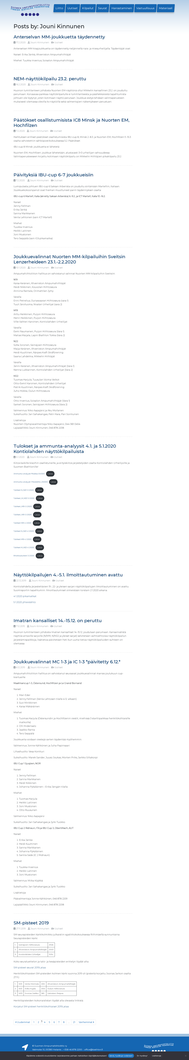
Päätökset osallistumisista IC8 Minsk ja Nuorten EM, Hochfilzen (72, 122)
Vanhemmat (86, 1022)
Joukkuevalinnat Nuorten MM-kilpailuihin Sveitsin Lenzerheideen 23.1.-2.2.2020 (69, 259)
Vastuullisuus (145, 8)
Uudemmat (23, 1022)
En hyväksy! (142, 1056)
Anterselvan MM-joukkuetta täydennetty (59, 37)
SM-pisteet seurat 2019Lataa (30, 967)
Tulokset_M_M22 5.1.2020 (24, 498)
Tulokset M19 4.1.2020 (23, 539)
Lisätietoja (156, 1056)
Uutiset (72, 8)
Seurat (102, 8)
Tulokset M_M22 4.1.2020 (24, 547)
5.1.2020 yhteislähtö (25, 602)
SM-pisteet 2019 (31, 923)
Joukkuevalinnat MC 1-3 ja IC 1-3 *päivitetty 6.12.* (67, 661)
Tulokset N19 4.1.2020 (22, 523)
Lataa (50, 474)
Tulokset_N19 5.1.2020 (23, 515)
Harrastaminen (121, 8)
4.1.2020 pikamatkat (25, 596)
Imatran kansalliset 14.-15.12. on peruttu (58, 620)
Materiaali (166, 8)
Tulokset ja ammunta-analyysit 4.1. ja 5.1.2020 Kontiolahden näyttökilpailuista (65, 448)
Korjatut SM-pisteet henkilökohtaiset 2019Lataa (41, 1006)
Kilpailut (88, 8)
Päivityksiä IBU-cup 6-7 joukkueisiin (53, 174)
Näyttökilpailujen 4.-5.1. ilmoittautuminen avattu (68, 574)
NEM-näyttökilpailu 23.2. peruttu (50, 78)
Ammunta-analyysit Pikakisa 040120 (29, 474)
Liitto (59, 8)
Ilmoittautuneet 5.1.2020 (24, 556)
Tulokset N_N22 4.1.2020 (24, 531)
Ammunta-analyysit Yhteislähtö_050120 (31, 482)
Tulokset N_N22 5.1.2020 (24, 490)
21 (74, 1022)
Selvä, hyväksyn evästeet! (121, 1056)
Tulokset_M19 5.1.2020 (23, 507)
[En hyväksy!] (185, 1055)
